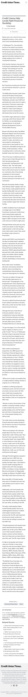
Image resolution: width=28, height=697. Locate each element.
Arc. (9, 692)
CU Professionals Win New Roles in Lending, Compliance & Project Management (13, 644)
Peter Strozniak (11, 26)
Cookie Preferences (17, 693)
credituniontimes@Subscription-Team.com (14, 682)
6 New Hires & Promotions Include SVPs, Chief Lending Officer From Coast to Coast (13, 627)
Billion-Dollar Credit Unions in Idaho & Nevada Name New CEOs (13, 650)
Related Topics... (13, 601)
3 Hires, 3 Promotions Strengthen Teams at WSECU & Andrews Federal (13, 654)
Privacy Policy (9, 693)
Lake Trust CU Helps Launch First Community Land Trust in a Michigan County (13, 638)
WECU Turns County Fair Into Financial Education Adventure (12, 633)
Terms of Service (23, 692)
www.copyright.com (13, 614)
